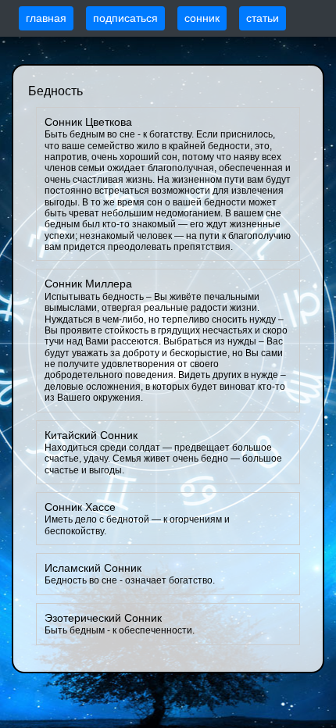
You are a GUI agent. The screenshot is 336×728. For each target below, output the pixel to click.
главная (46, 18)
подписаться (125, 18)
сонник (202, 18)
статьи (262, 18)
